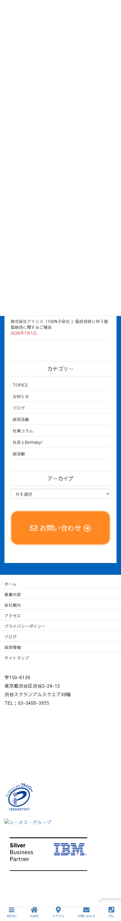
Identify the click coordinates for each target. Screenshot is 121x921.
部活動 (19, 454)
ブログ (19, 408)
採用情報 (12, 647)
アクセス (12, 615)
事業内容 (12, 594)
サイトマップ (16, 658)
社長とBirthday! (28, 442)
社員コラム (23, 431)
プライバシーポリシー (25, 626)
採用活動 (21, 419)
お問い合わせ (86, 916)
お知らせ (21, 396)
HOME (34, 916)
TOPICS (20, 385)
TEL (111, 916)
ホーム (10, 584)
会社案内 (12, 605)
